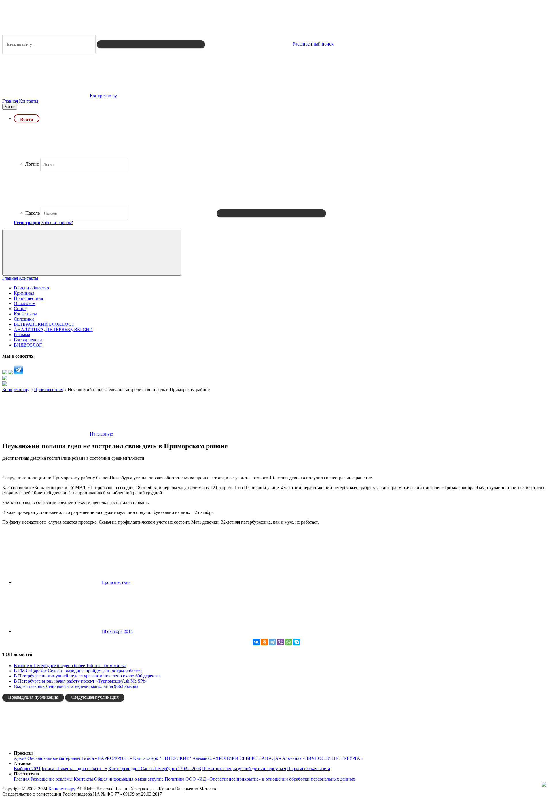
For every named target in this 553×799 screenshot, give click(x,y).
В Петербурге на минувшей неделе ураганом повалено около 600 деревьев (87, 675)
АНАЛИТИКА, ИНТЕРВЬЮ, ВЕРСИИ (53, 329)
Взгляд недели (28, 339)
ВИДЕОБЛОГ (28, 344)
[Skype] (296, 642)
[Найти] (151, 44)
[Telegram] (272, 642)
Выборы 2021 (27, 768)
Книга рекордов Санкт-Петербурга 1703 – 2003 (154, 768)
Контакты (28, 101)
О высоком (24, 303)
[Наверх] (45, 743)
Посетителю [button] (26, 773)
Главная (10, 101)
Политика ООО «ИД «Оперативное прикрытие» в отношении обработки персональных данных (260, 779)
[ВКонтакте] (256, 642)
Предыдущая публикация (33, 697)
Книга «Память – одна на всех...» (74, 768)
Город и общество (31, 287)
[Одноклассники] (264, 642)
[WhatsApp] (288, 642)
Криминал (24, 293)
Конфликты (25, 313)
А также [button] (22, 763)
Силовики (24, 319)
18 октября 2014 (117, 631)
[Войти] (271, 213)
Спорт (20, 308)
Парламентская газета (308, 768)
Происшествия (28, 298)
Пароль (32, 213)
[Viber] (280, 642)
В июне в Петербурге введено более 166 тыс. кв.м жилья (70, 665)
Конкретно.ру (61, 788)
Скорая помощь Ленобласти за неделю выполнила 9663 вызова (76, 686)
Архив (20, 758)
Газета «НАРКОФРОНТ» (107, 758)
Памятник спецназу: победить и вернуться (244, 768)
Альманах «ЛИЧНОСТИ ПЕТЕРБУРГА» (322, 758)
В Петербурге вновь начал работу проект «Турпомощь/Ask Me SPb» (80, 681)
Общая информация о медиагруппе (129, 779)
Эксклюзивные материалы (54, 758)
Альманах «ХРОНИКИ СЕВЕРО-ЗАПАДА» (236, 758)
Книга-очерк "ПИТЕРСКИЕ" (162, 758)
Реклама (22, 334)
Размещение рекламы (52, 779)
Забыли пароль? (57, 222)
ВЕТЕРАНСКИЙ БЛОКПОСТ (44, 324)
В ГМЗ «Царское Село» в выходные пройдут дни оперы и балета (78, 670)
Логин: (32, 164)
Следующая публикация (95, 697)
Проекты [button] (23, 753)
